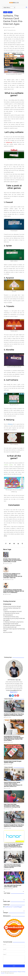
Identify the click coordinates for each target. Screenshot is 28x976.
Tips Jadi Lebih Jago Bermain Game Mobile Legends (12, 886)
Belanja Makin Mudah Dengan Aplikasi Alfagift (12, 762)
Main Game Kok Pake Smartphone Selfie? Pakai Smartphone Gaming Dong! (12, 806)
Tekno (10, 12)
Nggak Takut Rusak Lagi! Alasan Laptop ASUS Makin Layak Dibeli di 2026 (12, 560)
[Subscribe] (18, 695)
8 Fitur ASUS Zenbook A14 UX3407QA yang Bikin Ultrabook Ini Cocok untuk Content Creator (12, 575)
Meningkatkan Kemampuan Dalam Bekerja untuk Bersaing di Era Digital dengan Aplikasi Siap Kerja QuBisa (13, 738)
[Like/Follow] (10, 695)
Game (5, 12)
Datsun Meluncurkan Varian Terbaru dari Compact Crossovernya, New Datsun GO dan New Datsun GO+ (13, 784)
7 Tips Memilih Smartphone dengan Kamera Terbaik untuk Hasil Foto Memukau (13, 591)
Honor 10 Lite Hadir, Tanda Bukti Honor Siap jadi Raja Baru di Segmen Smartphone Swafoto (13, 846)
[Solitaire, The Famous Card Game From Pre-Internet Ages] (6, 543)
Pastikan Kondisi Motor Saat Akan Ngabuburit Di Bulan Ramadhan (14, 714)
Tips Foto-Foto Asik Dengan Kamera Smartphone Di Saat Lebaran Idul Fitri (12, 866)
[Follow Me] (13, 695)
